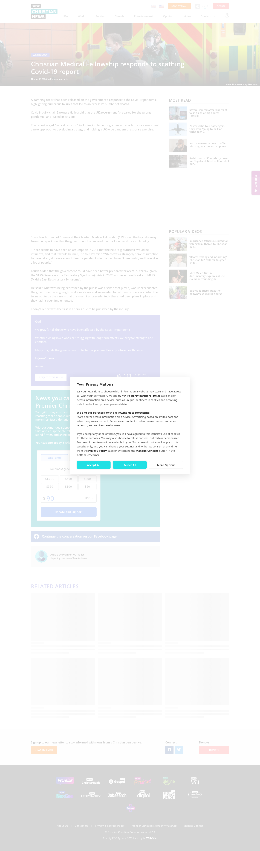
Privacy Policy (97, 450)
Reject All (129, 465)
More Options (166, 465)
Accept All (93, 465)
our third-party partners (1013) (139, 395)
